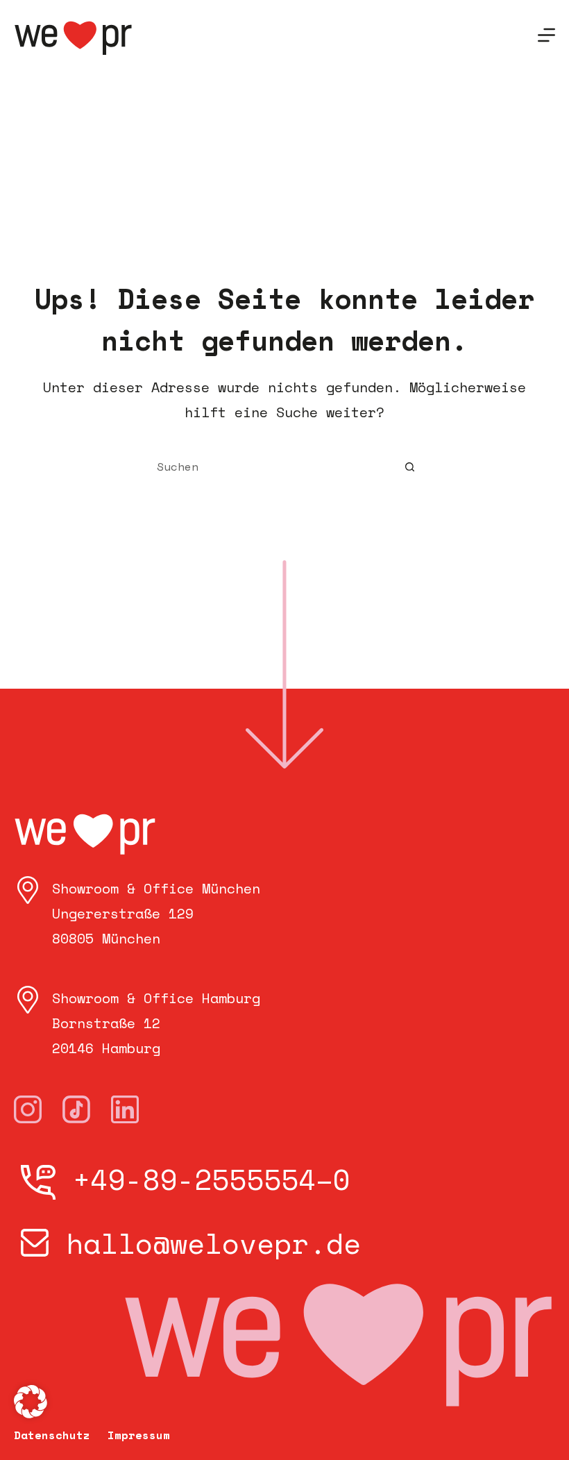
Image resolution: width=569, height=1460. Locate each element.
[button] (30, 1401)
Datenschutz (52, 1435)
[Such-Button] (409, 466)
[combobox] (271, 466)
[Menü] (546, 35)
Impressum (139, 1435)
